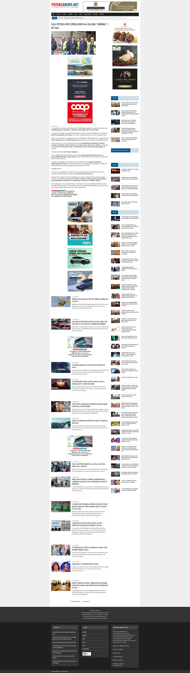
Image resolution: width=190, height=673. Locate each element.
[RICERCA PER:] (130, 18)
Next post (85, 601)
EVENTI (80, 14)
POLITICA (64, 14)
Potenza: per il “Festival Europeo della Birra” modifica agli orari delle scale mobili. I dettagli (129, 320)
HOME (53, 14)
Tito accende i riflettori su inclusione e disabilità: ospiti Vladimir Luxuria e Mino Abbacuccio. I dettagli (129, 440)
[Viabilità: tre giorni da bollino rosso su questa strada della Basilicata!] (61, 427)
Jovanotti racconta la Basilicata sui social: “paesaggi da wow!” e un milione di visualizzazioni (129, 362)
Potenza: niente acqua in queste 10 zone (129, 377)
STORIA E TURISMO (87, 14)
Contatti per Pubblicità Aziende (121, 646)
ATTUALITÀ (59, 14)
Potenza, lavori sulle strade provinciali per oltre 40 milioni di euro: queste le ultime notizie (129, 139)
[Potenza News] (65, 5)
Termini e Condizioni (118, 649)
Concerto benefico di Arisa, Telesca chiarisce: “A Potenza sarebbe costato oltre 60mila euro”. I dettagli (128, 354)
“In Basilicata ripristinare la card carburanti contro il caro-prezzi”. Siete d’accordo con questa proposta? (129, 296)
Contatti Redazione (118, 656)
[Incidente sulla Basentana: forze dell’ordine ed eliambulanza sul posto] (61, 306)
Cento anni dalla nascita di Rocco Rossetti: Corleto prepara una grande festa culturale (129, 346)
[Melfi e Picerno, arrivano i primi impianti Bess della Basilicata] (115, 205)
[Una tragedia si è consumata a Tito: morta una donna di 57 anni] (115, 172)
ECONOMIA (70, 14)
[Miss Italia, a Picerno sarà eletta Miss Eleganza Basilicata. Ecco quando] (115, 484)
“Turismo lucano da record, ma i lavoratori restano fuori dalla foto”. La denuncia (129, 269)
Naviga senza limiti (118, 660)
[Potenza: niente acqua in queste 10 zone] (115, 380)
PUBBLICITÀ (102, 14)
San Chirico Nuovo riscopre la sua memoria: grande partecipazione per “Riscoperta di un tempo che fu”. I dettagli (130, 432)
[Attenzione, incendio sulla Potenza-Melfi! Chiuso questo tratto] (61, 372)
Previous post (76, 601)
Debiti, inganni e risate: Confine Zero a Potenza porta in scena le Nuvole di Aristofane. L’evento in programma (128, 122)
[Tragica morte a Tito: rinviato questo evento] (61, 571)
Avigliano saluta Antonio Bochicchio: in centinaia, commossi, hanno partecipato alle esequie (129, 304)
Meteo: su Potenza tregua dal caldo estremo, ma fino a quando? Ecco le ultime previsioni (129, 370)
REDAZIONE (95, 14)
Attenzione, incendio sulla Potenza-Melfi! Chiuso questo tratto (64, 642)
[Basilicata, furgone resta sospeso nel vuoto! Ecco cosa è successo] (115, 398)
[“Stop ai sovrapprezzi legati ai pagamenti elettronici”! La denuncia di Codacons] (115, 492)
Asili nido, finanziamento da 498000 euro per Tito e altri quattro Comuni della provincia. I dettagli (129, 423)
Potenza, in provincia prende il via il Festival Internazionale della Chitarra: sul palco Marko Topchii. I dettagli (130, 226)
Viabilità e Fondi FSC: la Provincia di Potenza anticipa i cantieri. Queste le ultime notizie (128, 252)
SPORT (76, 14)
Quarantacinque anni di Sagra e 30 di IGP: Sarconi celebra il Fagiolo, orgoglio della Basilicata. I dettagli (129, 457)
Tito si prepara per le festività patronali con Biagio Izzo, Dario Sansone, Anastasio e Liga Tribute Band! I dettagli (130, 260)
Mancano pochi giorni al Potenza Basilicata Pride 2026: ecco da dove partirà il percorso (130, 312)
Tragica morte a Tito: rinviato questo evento (85, 564)
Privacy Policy (116, 653)
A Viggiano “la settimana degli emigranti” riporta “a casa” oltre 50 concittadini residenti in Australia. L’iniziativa (129, 244)
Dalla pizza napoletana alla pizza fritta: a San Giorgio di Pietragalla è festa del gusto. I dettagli (129, 104)
